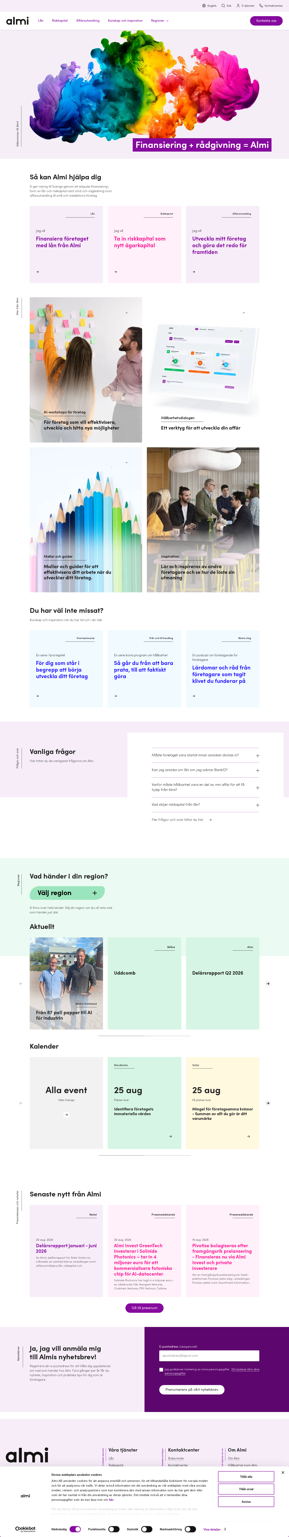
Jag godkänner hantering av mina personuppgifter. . (212, 1371)
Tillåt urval (246, 1489)
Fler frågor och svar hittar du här (177, 820)
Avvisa (246, 1501)
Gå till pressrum (144, 1308)
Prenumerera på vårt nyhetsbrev (192, 1390)
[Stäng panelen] (283, 1472)
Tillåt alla (246, 1476)
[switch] (114, 1529)
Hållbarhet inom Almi (242, 1465)
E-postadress (178, 1346)
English (211, 5)
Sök (229, 5)
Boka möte (176, 1458)
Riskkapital (116, 1465)
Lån (111, 1458)
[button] (159, 21)
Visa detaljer (212, 1529)
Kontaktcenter (274, 5)
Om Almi (233, 1458)
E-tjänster (248, 5)
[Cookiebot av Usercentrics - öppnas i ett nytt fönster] (25, 1529)
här (111, 1499)
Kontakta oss (266, 21)
